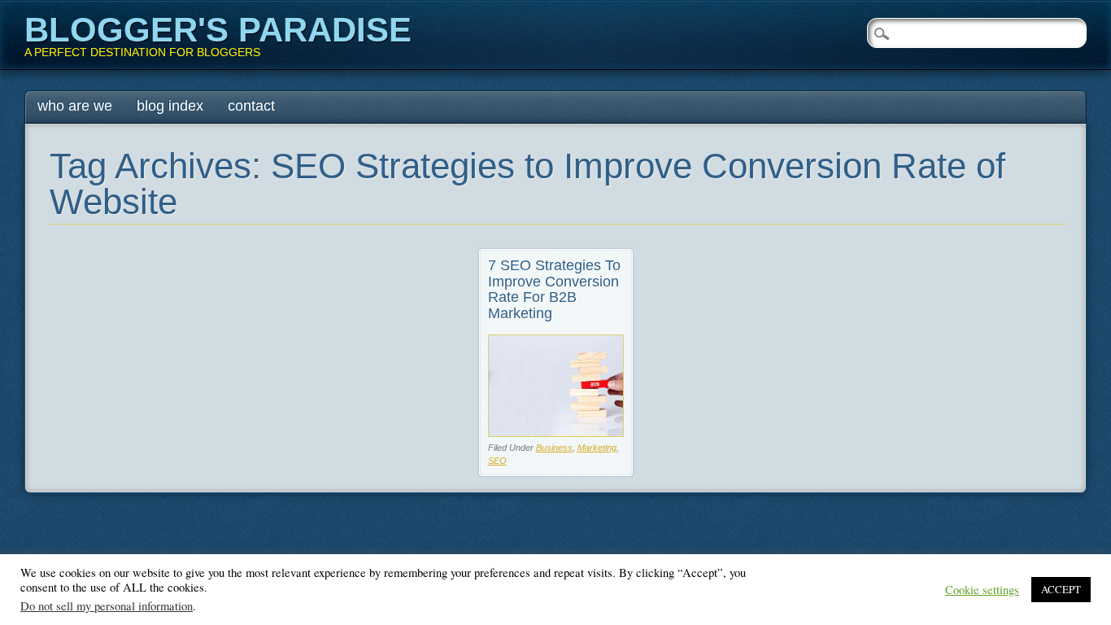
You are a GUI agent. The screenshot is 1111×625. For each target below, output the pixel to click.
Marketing (596, 447)
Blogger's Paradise (218, 30)
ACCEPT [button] (1061, 589)
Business (554, 447)
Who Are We (74, 106)
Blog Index (170, 106)
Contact (251, 106)
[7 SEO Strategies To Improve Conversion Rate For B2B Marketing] (556, 432)
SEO (497, 460)
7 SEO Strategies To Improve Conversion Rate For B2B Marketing (554, 289)
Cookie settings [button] (982, 590)
